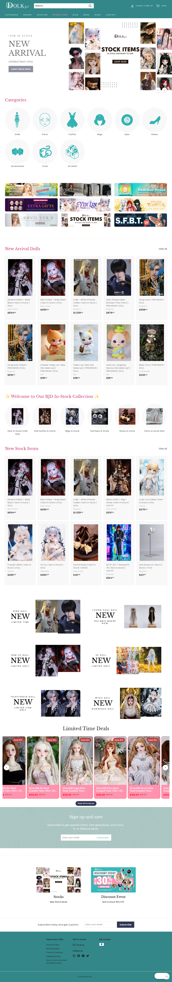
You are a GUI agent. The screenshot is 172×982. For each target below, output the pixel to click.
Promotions (60, 15)
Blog (75, 15)
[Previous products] (6, 767)
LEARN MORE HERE (21, 66)
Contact (111, 15)
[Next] (164, 90)
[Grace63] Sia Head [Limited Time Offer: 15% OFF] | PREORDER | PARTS (41, 789)
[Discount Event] (113, 880)
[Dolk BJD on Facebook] (78, 955)
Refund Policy (52, 948)
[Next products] (165, 767)
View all (163, 248)
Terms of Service (54, 952)
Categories (11, 15)
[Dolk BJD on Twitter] (87, 955)
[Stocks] (58, 880)
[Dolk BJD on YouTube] (83, 955)
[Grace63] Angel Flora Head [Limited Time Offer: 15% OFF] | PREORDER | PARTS (72, 789)
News (86, 15)
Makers (27, 15)
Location (42, 15)
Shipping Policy (53, 956)
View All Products (86, 803)
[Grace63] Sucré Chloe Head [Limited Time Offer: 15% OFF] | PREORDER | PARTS (140, 789)
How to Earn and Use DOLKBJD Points (56, 961)
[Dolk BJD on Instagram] (74, 955)
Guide (97, 15)
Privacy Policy (52, 944)
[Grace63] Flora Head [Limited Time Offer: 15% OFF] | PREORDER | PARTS (108, 789)
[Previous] (158, 90)
